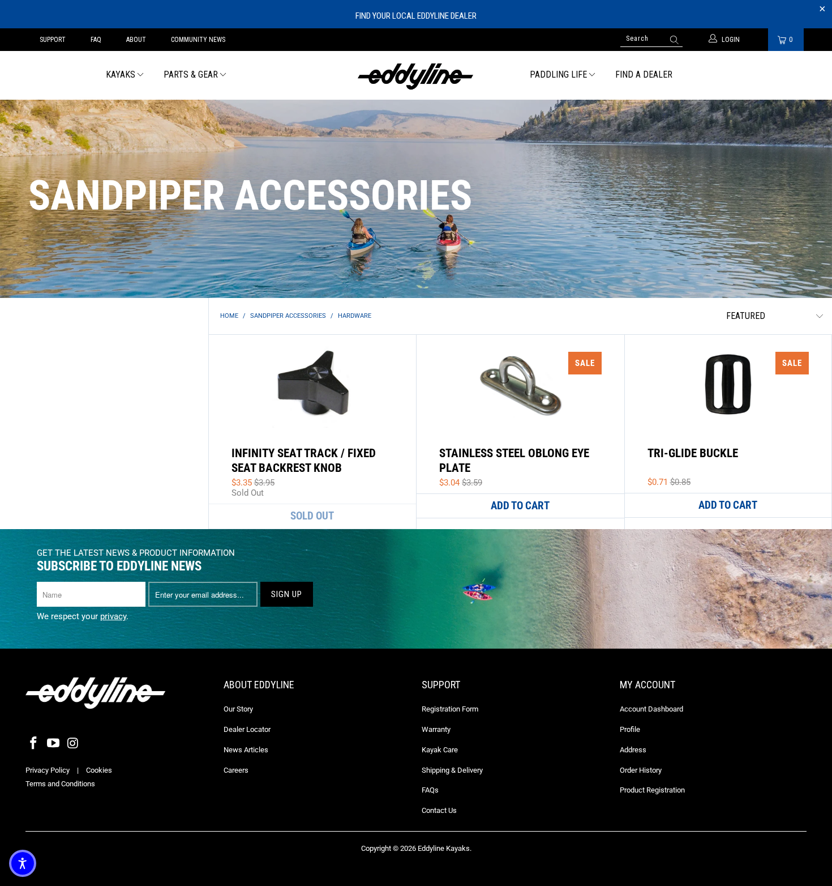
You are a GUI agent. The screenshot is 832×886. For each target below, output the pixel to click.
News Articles (246, 750)
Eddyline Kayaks (444, 848)
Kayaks (120, 74)
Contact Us (439, 810)
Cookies (99, 770)
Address (633, 750)
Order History (641, 770)
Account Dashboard (651, 709)
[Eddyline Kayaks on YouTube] (53, 743)
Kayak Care (440, 750)
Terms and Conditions (60, 783)
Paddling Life (558, 74)
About (136, 40)
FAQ (96, 40)
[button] (22, 863)
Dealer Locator (247, 729)
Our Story (238, 709)
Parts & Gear (191, 74)
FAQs (430, 790)
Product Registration (652, 790)
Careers (236, 770)
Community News (198, 40)
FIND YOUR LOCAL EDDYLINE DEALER (416, 16)
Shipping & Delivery (452, 770)
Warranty (436, 729)
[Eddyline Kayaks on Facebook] (33, 743)
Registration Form (450, 709)
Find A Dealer (643, 74)
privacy (113, 616)
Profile (630, 729)
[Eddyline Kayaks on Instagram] (73, 743)
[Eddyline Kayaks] (415, 75)
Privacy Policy (47, 770)
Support (53, 40)
